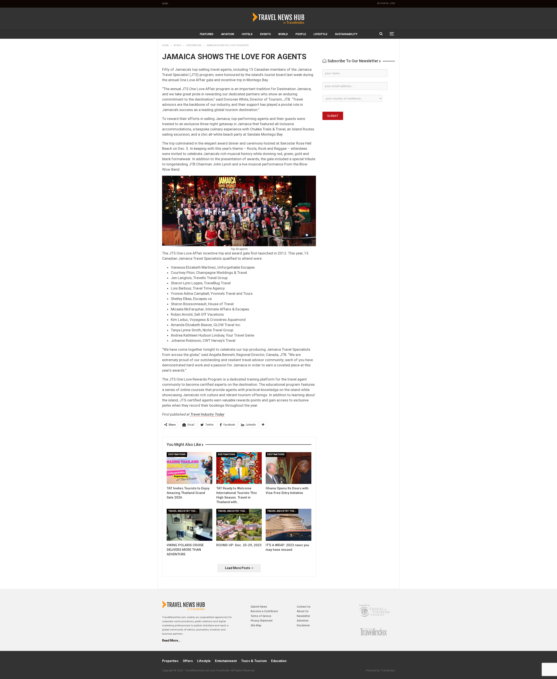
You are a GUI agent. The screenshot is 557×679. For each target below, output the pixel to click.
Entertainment (226, 661)
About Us (303, 611)
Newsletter (303, 616)
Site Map (256, 625)
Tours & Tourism (254, 661)
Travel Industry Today (207, 414)
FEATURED (206, 34)
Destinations (177, 454)
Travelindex (388, 670)
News (165, 3)
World (283, 34)
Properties (170, 661)
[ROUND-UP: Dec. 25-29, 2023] (239, 525)
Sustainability (346, 34)
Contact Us (303, 606)
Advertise (303, 620)
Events (265, 34)
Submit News (259, 606)
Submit (333, 116)
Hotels (247, 34)
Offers (188, 661)
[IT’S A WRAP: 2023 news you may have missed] (288, 525)
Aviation (227, 34)
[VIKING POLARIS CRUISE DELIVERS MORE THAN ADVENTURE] (189, 525)
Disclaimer (303, 625)
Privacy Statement (262, 620)
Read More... (171, 640)
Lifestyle (320, 34)
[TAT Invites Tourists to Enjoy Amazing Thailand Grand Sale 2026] (189, 468)
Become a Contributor (264, 611)
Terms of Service (261, 616)
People (300, 34)
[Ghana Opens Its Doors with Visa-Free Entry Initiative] (288, 468)
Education (279, 661)
